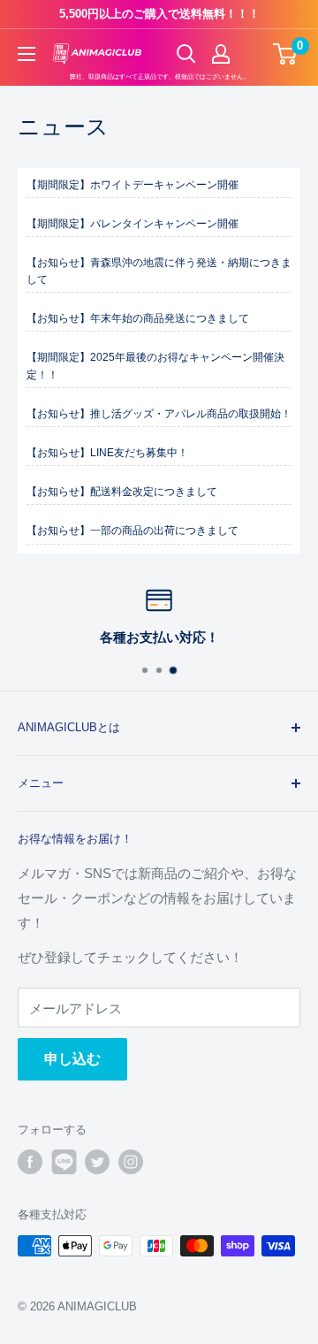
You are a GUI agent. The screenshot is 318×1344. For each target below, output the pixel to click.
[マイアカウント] (221, 54)
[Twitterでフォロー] (97, 1161)
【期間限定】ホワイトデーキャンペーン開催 (132, 185)
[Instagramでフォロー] (130, 1161)
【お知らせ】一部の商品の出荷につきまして (137, 530)
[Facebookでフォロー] (30, 1161)
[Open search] (186, 54)
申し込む (72, 1058)
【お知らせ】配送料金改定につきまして (121, 491)
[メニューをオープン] (26, 54)
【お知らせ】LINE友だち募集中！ (107, 453)
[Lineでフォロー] (63, 1161)
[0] (286, 54)
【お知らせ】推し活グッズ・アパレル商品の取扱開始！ (159, 414)
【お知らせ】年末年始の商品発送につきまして (137, 318)
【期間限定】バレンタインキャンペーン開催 (132, 224)
